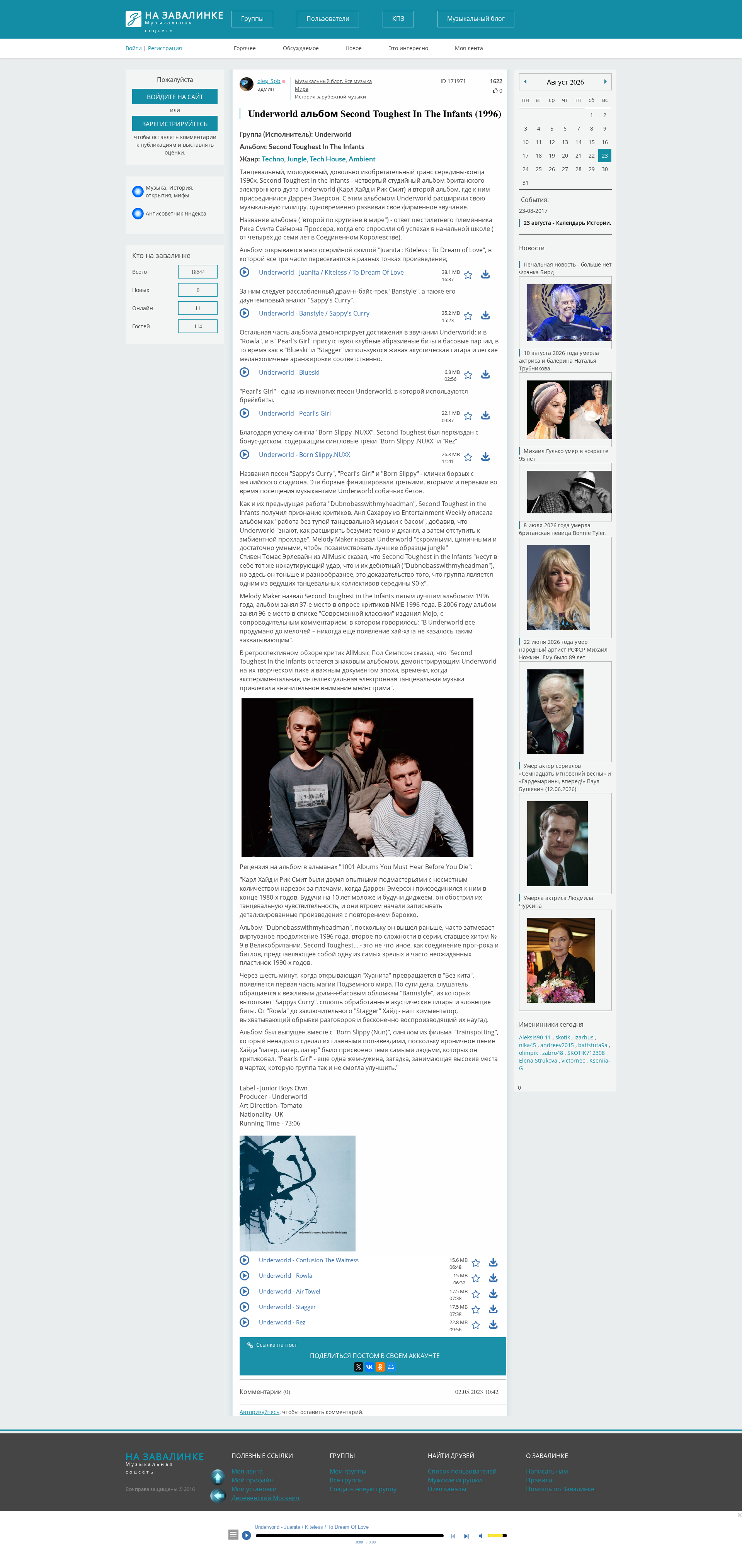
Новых (140, 290)
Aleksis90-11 (535, 1037)
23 (605, 155)
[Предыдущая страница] (218, 1495)
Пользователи (327, 18)
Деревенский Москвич (265, 1498)
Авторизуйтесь (259, 1412)
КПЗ (398, 18)
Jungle (297, 159)
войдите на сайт (175, 97)
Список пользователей (462, 1471)
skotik (562, 1037)
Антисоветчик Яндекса (176, 213)
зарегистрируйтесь (175, 124)
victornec (573, 1060)
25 (539, 169)
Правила (539, 1480)
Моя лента (469, 46)
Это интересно (408, 46)
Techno (273, 159)
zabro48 (552, 1052)
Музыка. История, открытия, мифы (169, 191)
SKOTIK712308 (586, 1052)
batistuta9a (593, 1045)
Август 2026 (565, 82)
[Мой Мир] (391, 1367)
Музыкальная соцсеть (184, 19)
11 (198, 308)
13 (565, 142)
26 (552, 169)
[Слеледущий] (525, 81)
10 (525, 142)
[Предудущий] (606, 81)
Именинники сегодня (551, 1024)
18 (539, 155)
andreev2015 (557, 1045)
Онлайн (142, 308)
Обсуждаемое (301, 46)
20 (565, 155)
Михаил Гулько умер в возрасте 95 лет (563, 454)
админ (265, 88)
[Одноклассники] (380, 1367)
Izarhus (584, 1037)
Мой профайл (252, 1480)
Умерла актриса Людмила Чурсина (556, 901)
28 (578, 169)
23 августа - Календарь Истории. (567, 222)
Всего (139, 271)
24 (525, 169)
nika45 (527, 1045)
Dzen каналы (447, 1489)
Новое (353, 46)
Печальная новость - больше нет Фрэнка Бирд (565, 268)
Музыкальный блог (476, 18)
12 (552, 142)
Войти (134, 48)
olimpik (528, 1052)
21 (578, 155)
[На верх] (218, 1477)
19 (552, 155)
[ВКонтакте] (369, 1367)
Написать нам (547, 1471)
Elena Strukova (538, 1060)
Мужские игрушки (455, 1480)
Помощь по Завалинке (560, 1489)
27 (565, 169)
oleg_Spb (269, 81)
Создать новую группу (363, 1489)
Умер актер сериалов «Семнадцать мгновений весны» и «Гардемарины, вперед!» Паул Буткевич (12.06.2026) (565, 777)
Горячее (245, 46)
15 (592, 142)
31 (525, 182)
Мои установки (254, 1489)
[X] (358, 1367)
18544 (198, 271)
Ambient (362, 159)
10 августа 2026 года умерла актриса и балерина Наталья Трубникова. (559, 360)
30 (605, 169)
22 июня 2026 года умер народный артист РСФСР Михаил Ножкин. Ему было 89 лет (563, 649)
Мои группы (348, 1471)
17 (525, 155)
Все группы (347, 1480)
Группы (252, 18)
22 (592, 155)
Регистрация (165, 48)
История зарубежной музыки (330, 96)
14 (578, 142)
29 (592, 169)
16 (605, 142)
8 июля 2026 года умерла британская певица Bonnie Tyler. (563, 529)
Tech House (328, 159)
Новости (532, 248)
